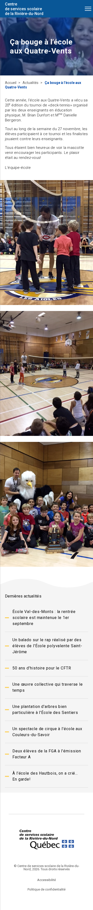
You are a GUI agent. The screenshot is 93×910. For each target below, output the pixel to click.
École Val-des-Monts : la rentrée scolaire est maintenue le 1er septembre (43, 617)
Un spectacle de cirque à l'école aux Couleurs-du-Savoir (47, 731)
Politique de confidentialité (46, 889)
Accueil (11, 83)
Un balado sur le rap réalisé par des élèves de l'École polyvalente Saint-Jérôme (47, 645)
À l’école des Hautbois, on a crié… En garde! (45, 776)
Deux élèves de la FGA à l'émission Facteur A (46, 754)
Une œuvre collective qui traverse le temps (47, 687)
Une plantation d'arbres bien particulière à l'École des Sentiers (45, 709)
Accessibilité (46, 880)
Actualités (31, 83)
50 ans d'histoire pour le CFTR (41, 668)
